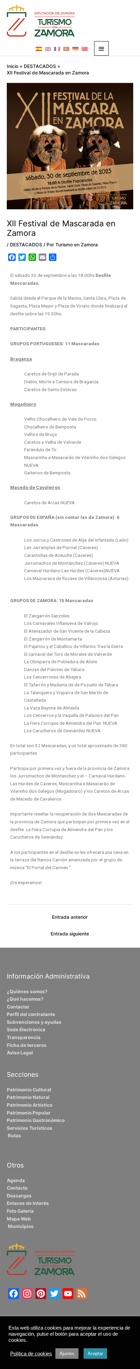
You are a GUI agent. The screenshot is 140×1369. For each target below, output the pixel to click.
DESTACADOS (26, 244)
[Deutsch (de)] (75, 48)
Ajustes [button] (66, 1353)
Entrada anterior (70, 917)
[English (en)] (48, 48)
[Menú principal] (101, 48)
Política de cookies (31, 1353)
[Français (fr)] (57, 48)
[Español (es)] (39, 48)
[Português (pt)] (66, 48)
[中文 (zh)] (85, 48)
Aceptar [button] (95, 1353)
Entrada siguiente (70, 933)
